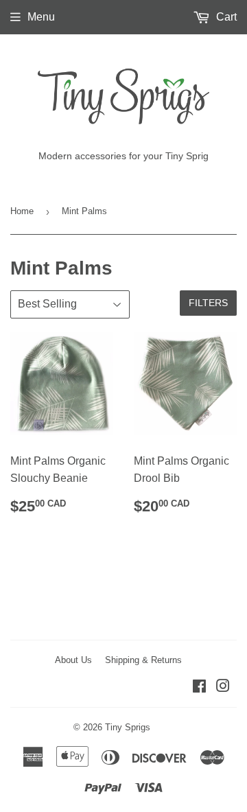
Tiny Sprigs (127, 727)
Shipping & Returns (143, 660)
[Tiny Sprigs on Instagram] (223, 687)
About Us (73, 660)
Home (22, 211)
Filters (208, 302)
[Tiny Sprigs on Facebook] (199, 687)
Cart (225, 17)
